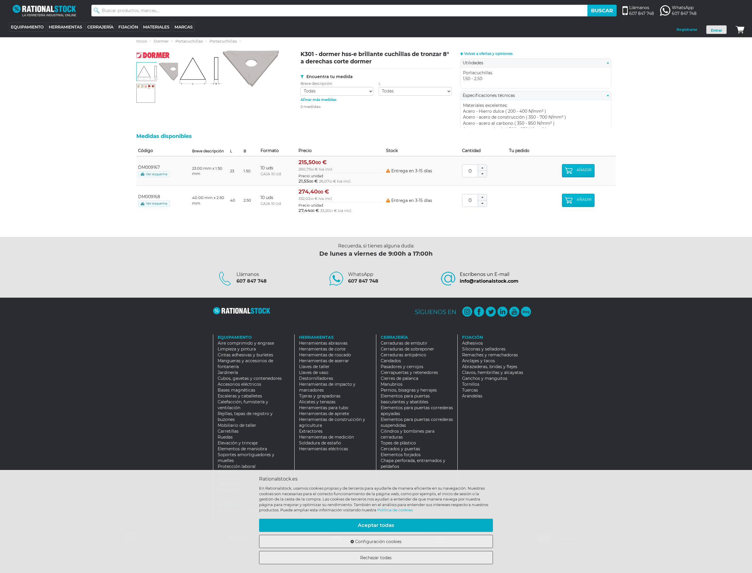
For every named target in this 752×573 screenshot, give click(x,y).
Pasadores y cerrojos (402, 366)
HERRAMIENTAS (65, 27)
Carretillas (228, 431)
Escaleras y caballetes (240, 396)
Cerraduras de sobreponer (407, 349)
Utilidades (475, 62)
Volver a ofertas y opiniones (488, 53)
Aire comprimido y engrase (246, 343)
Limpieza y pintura (237, 349)
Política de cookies (395, 510)
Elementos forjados (401, 454)
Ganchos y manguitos (484, 378)
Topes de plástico (398, 443)
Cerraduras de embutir (404, 343)
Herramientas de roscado (325, 355)
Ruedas (225, 437)
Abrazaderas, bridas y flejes (489, 366)
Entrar (716, 30)
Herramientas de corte (322, 349)
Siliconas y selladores (484, 349)
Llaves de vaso (313, 372)
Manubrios (391, 384)
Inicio (141, 41)
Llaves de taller (314, 366)
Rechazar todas (376, 557)
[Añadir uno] (482, 168)
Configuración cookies (378, 541)
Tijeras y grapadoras (319, 396)
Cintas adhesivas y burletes (245, 355)
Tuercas (470, 390)
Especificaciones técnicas (490, 95)
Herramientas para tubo (323, 407)
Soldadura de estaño (320, 443)
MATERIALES (156, 27)
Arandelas (472, 396)
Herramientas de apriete (324, 413)
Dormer (161, 41)
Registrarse (687, 29)
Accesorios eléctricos (239, 384)
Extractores (311, 431)
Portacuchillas (189, 41)
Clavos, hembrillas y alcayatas (492, 372)
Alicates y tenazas (317, 402)
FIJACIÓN (128, 27)
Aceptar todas (376, 525)
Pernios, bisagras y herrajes (409, 390)
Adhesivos (472, 343)
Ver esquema (156, 174)
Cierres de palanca (399, 378)
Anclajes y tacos (478, 360)
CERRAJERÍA (100, 27)
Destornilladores (316, 378)
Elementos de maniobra (242, 448)
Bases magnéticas (236, 390)
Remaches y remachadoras (490, 355)
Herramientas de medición (326, 437)
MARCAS (183, 27)
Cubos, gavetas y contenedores (250, 378)
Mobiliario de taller (237, 425)
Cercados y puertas (400, 448)
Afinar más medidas (318, 99)
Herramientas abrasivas (323, 343)
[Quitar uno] (482, 174)
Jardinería (228, 372)
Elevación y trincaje (238, 443)
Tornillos (470, 384)
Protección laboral (237, 466)
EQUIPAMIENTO (27, 27)
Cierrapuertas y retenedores (409, 372)
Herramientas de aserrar (324, 360)
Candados (391, 360)
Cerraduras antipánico (403, 355)
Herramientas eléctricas (323, 448)
